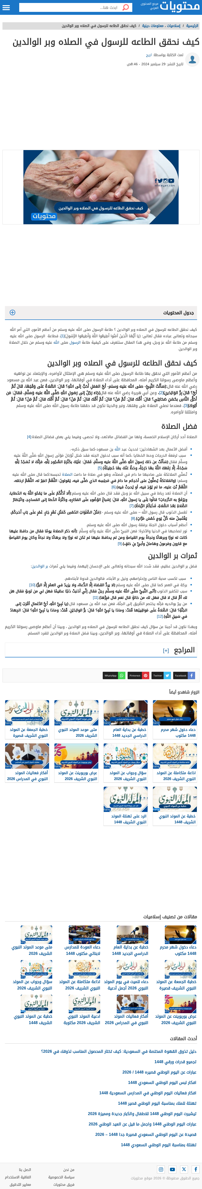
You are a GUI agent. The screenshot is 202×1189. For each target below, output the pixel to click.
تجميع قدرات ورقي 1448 (175, 1062)
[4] (29, 436)
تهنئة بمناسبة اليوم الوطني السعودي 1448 (158, 1145)
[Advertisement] (101, 110)
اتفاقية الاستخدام (18, 1177)
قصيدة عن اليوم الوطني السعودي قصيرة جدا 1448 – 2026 (145, 1134)
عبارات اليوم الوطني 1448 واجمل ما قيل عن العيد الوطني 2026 (142, 1124)
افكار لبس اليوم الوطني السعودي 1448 (162, 1082)
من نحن (68, 1170)
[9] (120, 543)
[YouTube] (172, 1169)
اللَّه (117, 449)
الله (56, 342)
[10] (32, 585)
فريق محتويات (63, 1185)
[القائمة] (6, 7)
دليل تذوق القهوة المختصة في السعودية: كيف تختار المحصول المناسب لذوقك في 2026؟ (118, 1051)
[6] (114, 487)
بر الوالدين (40, 566)
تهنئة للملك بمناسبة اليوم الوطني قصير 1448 (157, 1103)
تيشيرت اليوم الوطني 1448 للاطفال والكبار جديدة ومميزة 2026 (142, 1114)
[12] (160, 616)
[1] (63, 336)
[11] (95, 597)
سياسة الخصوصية (61, 1177)
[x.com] (184, 1169)
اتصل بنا (25, 1170)
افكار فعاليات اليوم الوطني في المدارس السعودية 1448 (147, 1093)
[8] (133, 518)
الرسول (75, 342)
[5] (100, 468)
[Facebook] (196, 1169)
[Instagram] (161, 1169)
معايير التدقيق (20, 1185)
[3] (186, 405)
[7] (132, 505)
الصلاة (67, 474)
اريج (149, 55)
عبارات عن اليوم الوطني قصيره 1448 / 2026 (159, 1072)
